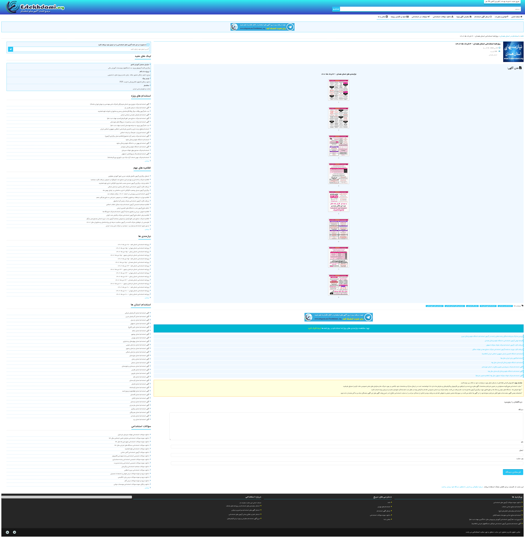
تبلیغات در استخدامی (420, 17)
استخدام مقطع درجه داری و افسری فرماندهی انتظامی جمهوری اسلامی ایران (124, 129)
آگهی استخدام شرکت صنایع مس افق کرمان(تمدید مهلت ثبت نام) (128, 118)
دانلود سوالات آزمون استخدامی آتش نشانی (135, 452)
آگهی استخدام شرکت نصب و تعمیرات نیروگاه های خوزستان (129, 122)
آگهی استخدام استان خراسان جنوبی (137, 345)
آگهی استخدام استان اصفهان (139, 324)
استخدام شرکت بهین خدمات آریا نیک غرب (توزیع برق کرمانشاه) (128, 158)
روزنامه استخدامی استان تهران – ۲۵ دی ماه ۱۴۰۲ (132, 248)
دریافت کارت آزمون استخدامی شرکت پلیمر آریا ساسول (131, 201)
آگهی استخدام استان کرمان (140, 384)
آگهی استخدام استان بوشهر (140, 334)
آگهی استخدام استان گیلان (140, 398)
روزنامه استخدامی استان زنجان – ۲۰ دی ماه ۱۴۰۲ (132, 294)
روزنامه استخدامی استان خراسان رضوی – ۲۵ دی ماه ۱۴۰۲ (129, 255)
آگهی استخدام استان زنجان (140, 359)
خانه (522, 36)
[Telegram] (14, 532)
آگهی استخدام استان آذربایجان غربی (137, 317)
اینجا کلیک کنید (314, 328)
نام (522, 442)
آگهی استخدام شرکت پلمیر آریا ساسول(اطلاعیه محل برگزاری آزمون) (127, 136)
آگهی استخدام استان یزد (141, 420)
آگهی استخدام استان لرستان (140, 402)
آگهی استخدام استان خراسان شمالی (137, 352)
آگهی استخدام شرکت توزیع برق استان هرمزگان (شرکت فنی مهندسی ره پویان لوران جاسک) (119, 104)
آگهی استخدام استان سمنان (140, 363)
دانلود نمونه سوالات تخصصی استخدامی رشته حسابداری (131, 460)
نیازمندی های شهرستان (434, 306)
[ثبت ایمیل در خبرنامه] (10, 49)
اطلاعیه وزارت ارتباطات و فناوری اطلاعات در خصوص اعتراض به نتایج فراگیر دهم (123, 198)
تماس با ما (382, 17)
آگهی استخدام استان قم (141, 377)
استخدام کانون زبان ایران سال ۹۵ (511, 358)
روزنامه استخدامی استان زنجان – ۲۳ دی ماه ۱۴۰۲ (132, 277)
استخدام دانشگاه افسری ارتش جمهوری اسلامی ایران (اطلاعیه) (502, 354)
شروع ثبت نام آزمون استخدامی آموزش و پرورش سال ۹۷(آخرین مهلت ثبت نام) (495, 520)
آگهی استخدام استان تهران (140, 338)
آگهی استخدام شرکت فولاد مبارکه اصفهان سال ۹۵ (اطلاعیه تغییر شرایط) (499, 376)
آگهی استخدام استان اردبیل (140, 320)
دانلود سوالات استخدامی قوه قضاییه (137, 449)
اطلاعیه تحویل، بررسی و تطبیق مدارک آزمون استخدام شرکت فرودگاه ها (126, 212)
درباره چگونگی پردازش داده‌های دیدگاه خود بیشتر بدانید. (462, 487)
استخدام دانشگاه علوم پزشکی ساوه (137, 140)
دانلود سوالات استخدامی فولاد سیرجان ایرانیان (133, 435)
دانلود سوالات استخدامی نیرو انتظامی (136, 470)
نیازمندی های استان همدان (455, 306)
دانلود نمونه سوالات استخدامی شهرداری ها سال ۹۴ (132, 442)
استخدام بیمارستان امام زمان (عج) (510, 511)
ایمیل (521, 450)
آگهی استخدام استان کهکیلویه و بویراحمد (135, 391)
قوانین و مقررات (501, 17)
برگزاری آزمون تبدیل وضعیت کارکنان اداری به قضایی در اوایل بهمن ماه (126, 190)
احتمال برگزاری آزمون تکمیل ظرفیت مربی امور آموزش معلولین (128, 176)
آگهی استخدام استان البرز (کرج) (138, 327)
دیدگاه (521, 410)
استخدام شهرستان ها (488, 306)
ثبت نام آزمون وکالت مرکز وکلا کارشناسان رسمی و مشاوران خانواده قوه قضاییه (123, 111)
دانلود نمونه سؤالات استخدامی (380, 515)
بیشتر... (146, 161)
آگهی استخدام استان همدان (140, 416)
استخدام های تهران (384, 507)
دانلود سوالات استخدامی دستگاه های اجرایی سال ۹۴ (131, 445)
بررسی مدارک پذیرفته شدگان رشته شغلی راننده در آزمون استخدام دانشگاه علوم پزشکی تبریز (492, 336)
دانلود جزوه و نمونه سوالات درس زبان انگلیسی (133, 477)
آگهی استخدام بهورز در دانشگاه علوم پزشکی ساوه (133, 143)
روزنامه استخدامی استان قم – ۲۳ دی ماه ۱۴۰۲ (133, 266)
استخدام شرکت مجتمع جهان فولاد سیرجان (135, 150)
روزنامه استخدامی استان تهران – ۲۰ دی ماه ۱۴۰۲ (132, 291)
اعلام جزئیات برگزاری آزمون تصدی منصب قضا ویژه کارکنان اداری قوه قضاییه (124, 183)
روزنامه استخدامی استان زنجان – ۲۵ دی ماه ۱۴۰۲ (132, 252)
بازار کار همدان (472, 306)
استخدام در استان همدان (509, 36)
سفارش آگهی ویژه (463, 17)
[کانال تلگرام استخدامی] (262, 27)
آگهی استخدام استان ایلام (140, 331)
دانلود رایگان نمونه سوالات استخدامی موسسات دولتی (131, 484)
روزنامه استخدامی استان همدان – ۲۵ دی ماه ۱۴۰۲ (132, 262)
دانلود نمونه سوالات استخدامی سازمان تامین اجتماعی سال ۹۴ (129, 438)
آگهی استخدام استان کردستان (139, 381)
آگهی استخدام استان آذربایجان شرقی (137, 313)
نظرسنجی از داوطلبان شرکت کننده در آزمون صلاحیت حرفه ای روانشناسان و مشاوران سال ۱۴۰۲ (117, 222)
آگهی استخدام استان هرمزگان (139, 412)
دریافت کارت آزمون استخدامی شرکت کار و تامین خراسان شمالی (128, 187)
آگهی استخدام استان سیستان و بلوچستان (135, 366)
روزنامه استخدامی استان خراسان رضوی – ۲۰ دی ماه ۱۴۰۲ (129, 284)
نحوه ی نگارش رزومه (398, 17)
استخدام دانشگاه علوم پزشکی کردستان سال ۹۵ (507, 363)
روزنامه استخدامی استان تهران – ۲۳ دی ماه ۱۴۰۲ (132, 273)
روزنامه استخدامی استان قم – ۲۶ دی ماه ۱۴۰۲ (133, 245)
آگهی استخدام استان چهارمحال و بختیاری (136, 341)
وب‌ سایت (519, 459)
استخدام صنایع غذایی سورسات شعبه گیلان (507, 515)
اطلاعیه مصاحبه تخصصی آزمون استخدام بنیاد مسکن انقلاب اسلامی (127, 205)
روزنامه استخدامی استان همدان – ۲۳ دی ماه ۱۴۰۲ (132, 280)
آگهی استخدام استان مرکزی (140, 409)
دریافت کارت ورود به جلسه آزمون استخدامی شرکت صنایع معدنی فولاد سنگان (497, 350)
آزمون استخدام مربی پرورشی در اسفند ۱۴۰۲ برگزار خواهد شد (128, 194)
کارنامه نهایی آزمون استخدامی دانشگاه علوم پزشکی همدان (504, 341)
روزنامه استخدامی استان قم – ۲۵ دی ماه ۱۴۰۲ (133, 259)
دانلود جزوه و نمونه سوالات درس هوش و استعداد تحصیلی (129, 474)
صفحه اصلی (515, 17)
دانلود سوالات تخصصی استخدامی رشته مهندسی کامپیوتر (130, 456)
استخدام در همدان (505, 306)
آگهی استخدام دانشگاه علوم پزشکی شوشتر (135, 147)
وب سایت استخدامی (479, 532)
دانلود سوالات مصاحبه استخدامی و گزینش (135, 467)
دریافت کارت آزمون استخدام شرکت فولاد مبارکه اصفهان (504, 345)
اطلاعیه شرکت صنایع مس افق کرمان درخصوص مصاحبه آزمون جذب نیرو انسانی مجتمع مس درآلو (118, 219)
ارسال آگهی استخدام (482, 17)
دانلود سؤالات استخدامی (442, 17)
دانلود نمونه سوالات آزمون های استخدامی (507, 503)
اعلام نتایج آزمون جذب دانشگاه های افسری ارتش (133, 208)
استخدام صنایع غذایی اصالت (511, 507)
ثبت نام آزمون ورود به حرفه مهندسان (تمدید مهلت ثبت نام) (129, 126)
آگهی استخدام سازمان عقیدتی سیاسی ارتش (135, 115)
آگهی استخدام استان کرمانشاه (139, 388)
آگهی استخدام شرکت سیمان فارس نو (137, 108)
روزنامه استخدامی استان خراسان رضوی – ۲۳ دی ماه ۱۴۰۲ (129, 270)
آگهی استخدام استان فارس (140, 370)
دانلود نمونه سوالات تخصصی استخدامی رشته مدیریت (131, 463)
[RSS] (7, 532)
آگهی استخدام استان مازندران (139, 405)
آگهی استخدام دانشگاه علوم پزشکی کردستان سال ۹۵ (505, 371)
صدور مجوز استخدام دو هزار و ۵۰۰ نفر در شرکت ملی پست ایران (127, 226)
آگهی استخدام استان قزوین (140, 373)
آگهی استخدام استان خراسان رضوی (137, 349)
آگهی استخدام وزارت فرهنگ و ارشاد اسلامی (134, 133)
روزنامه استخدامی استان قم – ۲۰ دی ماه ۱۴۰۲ (133, 287)
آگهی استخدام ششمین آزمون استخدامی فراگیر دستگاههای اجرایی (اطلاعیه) (496, 524)
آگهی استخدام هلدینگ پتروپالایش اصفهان (135, 154)
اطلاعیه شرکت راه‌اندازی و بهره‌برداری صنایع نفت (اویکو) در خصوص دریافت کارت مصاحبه (120, 180)
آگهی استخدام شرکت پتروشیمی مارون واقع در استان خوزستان (502, 367)
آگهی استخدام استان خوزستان (139, 356)
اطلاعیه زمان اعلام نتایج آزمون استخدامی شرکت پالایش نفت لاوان (127, 215)
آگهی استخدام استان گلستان (139, 395)
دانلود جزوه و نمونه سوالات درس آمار (136, 481)
